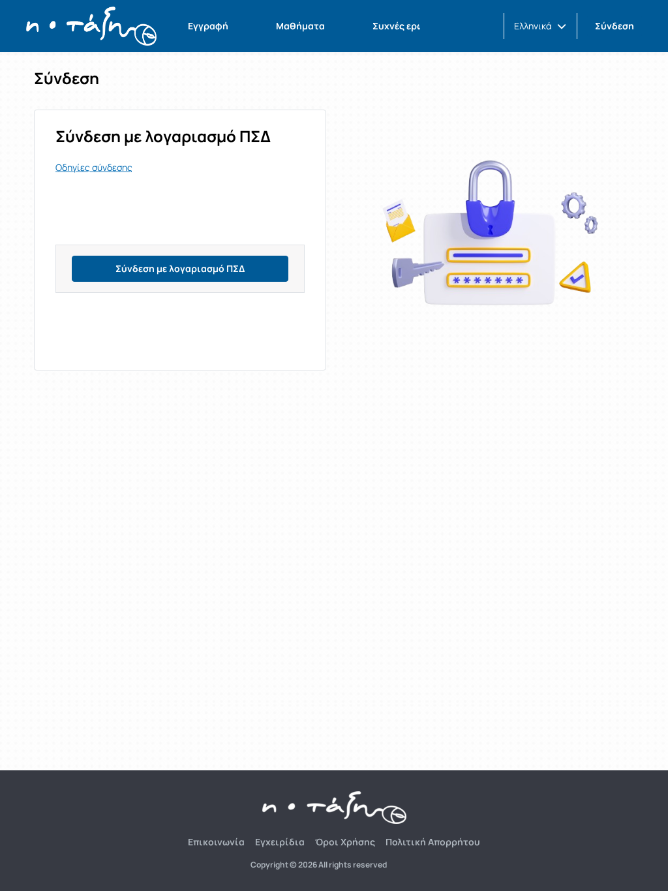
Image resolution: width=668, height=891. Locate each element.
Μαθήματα (300, 26)
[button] (540, 26)
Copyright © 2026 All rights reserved (318, 865)
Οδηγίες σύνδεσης (93, 167)
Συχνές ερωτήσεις (413, 26)
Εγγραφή (208, 26)
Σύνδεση (614, 26)
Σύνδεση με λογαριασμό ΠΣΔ (180, 268)
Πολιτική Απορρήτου (433, 842)
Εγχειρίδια (280, 842)
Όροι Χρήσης (345, 842)
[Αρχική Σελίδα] (91, 26)
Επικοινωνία (216, 842)
